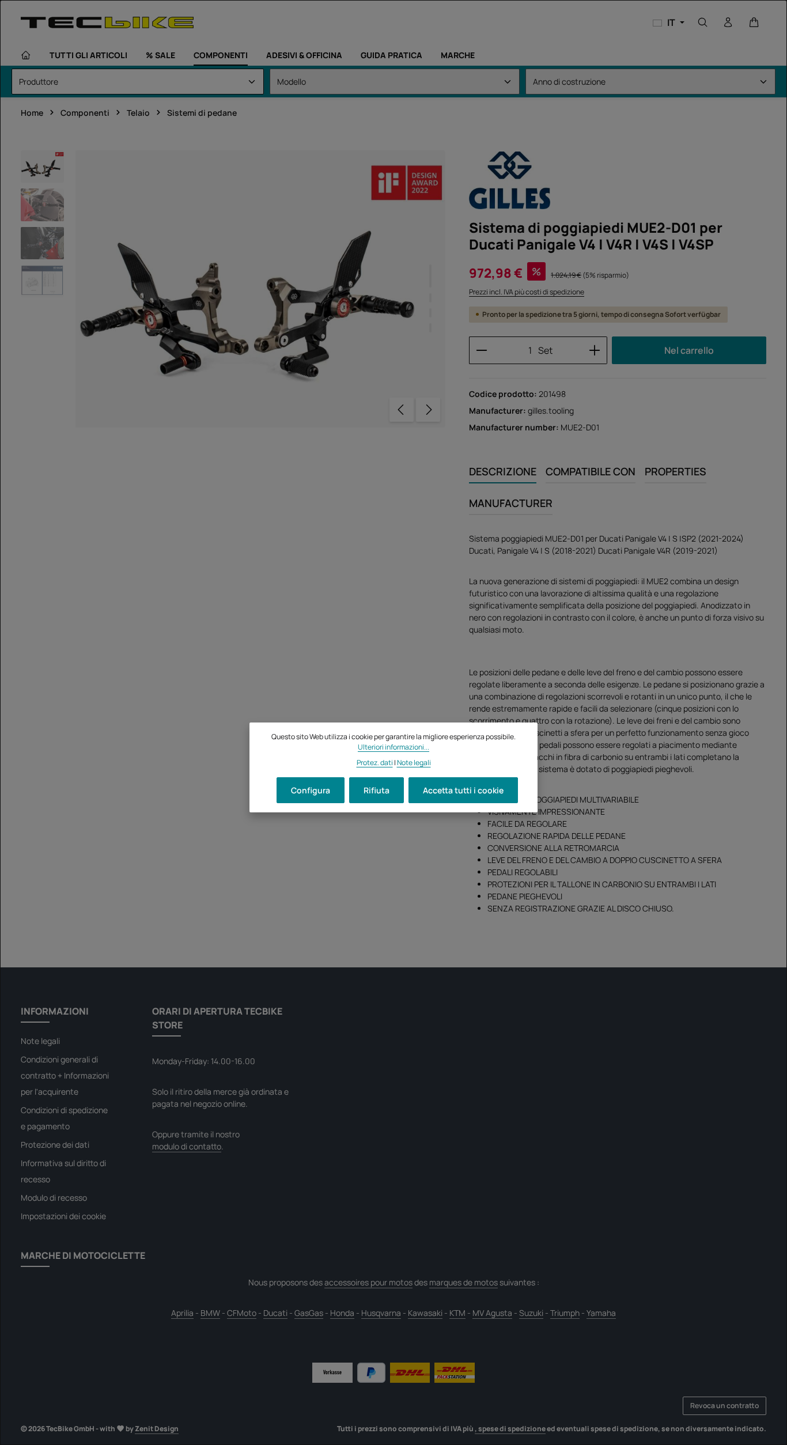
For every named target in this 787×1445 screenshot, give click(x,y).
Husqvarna (381, 1312)
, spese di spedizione (510, 1428)
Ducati (275, 1312)
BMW (210, 1312)
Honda (342, 1312)
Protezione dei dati (55, 1144)
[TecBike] (107, 22)
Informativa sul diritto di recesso (63, 1171)
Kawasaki (425, 1312)
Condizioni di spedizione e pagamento (64, 1118)
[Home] (26, 55)
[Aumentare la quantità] (594, 350)
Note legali (40, 1040)
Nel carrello (689, 350)
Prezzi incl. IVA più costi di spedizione (526, 292)
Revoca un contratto (724, 1405)
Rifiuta (376, 790)
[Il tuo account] (728, 22)
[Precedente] (401, 410)
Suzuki (531, 1312)
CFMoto (241, 1312)
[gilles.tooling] (509, 180)
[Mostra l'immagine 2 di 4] (430, 297)
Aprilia (182, 1312)
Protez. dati (375, 762)
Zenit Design (157, 1428)
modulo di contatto (186, 1146)
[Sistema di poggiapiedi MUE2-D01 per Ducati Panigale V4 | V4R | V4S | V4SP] (260, 289)
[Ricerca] (702, 22)
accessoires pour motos (368, 1282)
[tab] (502, 472)
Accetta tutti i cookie (463, 790)
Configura (310, 790)
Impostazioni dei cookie (63, 1216)
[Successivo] (428, 410)
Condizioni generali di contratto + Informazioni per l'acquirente (65, 1075)
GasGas (308, 1312)
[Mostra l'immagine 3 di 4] (430, 312)
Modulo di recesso (54, 1197)
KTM (457, 1312)
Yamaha (601, 1312)
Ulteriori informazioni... (393, 747)
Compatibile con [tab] (590, 471)
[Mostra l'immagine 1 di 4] (430, 276)
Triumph (565, 1312)
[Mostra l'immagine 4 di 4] (430, 327)
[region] (233, 289)
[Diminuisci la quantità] (481, 350)
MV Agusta (492, 1312)
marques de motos (463, 1282)
